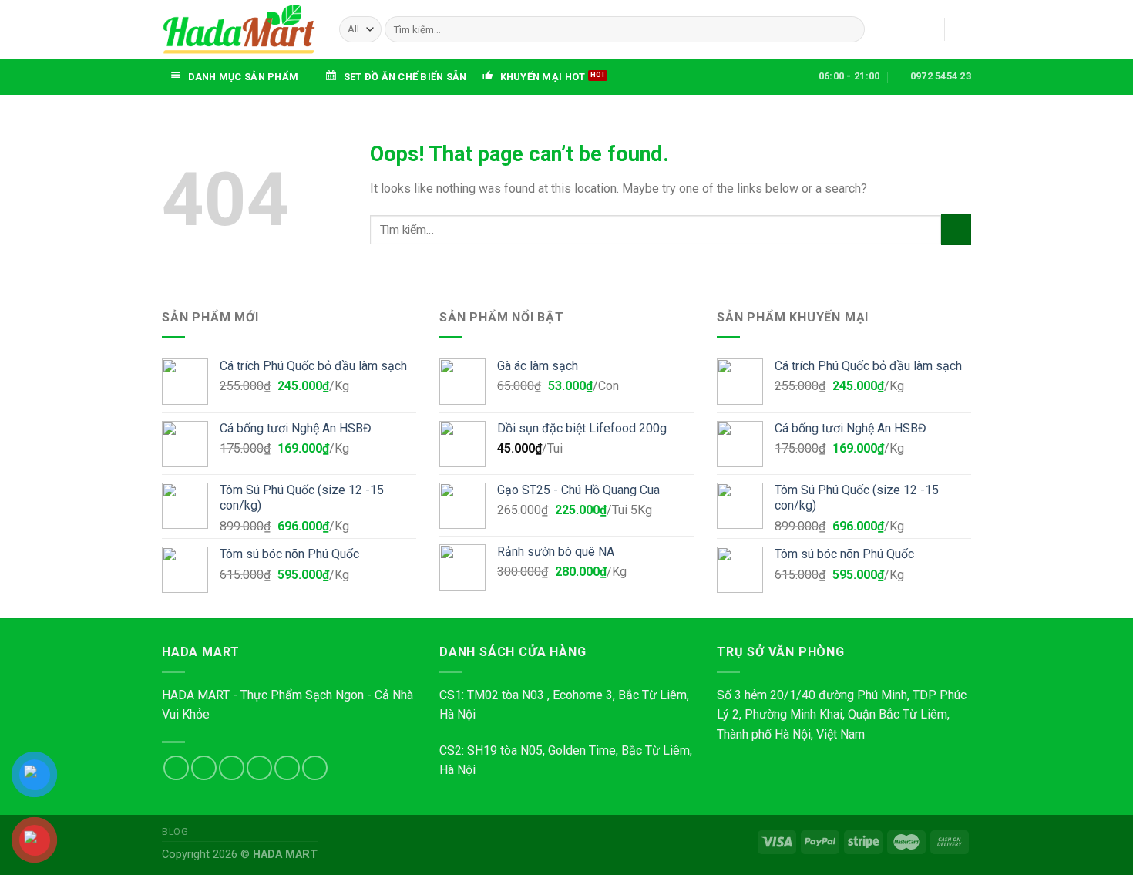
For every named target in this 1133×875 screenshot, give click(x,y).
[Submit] (849, 29)
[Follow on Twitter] (231, 768)
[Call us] (287, 768)
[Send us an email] (259, 768)
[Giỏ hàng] (963, 29)
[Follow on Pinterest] (315, 768)
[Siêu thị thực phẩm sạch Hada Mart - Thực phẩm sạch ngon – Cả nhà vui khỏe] (239, 29)
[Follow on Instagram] (204, 768)
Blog (175, 831)
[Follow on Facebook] (176, 768)
